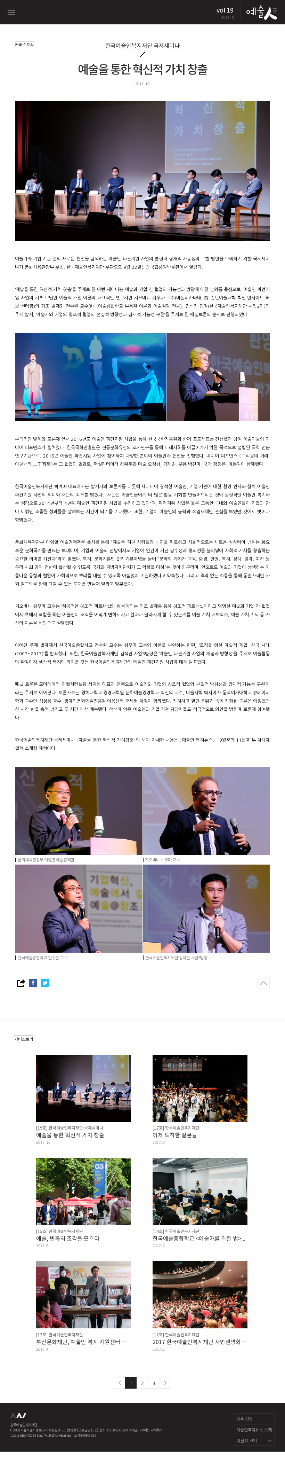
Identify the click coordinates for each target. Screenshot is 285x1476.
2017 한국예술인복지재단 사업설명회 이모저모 (200, 1341)
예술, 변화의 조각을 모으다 (67, 1238)
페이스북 (33, 983)
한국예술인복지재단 (19, 1417)
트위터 (45, 983)
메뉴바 (11, 12)
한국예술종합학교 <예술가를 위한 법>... (199, 1238)
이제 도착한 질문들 (175, 1135)
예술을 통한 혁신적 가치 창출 (70, 1135)
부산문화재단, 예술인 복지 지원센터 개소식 (83, 1341)
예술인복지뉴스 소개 (254, 1429)
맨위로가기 (264, 983)
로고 (261, 12)
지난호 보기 (247, 1440)
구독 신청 (244, 1419)
